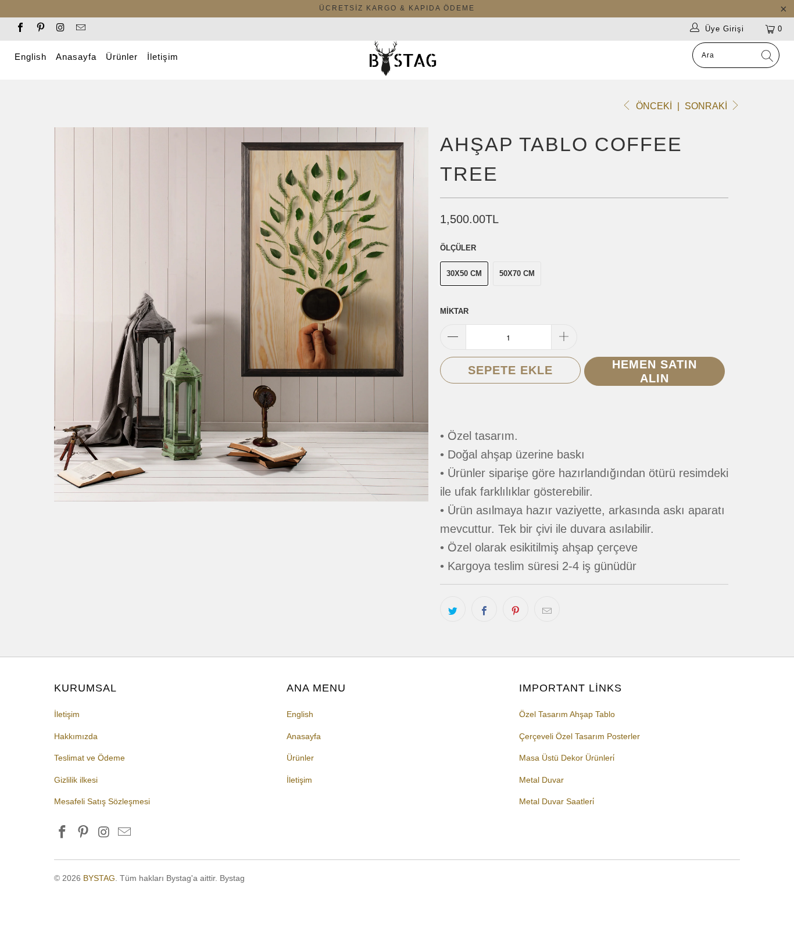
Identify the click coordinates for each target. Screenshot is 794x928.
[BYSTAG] (403, 60)
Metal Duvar (541, 779)
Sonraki (707, 106)
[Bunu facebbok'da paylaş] (484, 609)
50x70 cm (517, 273)
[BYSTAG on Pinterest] (39, 28)
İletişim (162, 57)
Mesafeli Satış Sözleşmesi (102, 801)
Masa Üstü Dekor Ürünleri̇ (566, 757)
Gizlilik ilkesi (76, 779)
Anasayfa (76, 57)
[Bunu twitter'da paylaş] (453, 609)
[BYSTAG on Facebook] (20, 28)
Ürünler (122, 57)
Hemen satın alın (654, 371)
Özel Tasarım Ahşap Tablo (567, 714)
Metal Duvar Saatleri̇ (556, 801)
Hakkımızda (76, 736)
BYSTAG (99, 878)
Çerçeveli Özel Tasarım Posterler (579, 736)
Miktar (454, 311)
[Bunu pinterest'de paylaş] (515, 609)
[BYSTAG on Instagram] (60, 28)
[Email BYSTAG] (79, 28)
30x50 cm (464, 273)
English (31, 57)
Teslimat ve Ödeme (89, 757)
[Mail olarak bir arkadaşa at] (547, 609)
